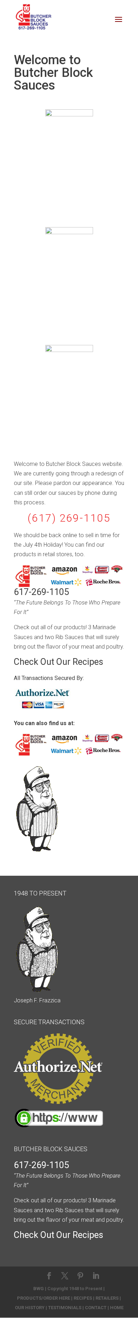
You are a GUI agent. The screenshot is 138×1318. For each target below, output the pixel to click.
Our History (30, 1307)
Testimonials (64, 1307)
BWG (38, 1288)
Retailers (107, 1298)
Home (116, 1307)
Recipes (83, 1298)
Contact (96, 1307)
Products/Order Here (43, 1298)
